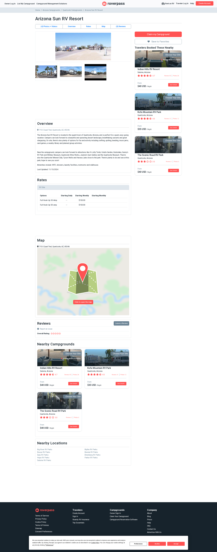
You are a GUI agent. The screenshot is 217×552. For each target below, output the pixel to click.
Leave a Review (121, 323)
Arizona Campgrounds (51, 10)
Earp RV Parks (42, 455)
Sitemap (38, 528)
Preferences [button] (49, 545)
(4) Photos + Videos (49, 26)
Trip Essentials (78, 523)
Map (103, 26)
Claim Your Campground (119, 516)
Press (149, 519)
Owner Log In (10, 4)
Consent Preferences (43, 531)
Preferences (138, 544)
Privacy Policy (41, 519)
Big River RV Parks (44, 449)
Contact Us (151, 529)
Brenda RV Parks (91, 452)
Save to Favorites (160, 41)
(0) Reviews (121, 26)
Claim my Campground (158, 34)
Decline (157, 544)
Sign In (75, 516)
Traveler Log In (182, 3)
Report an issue (46, 329)
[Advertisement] (83, 100)
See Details (173, 85)
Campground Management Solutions (51, 4)
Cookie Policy (40, 522)
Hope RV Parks (43, 458)
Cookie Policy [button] (95, 543)
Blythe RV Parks (91, 449)
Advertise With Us (154, 532)
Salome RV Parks (44, 460)
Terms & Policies (42, 525)
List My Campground (26, 4)
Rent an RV (169, 3)
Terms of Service (42, 516)
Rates (88, 26)
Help (192, 3)
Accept (176, 544)
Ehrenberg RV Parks (92, 455)
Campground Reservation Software (123, 519)
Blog (149, 516)
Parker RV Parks (91, 458)
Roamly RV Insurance (81, 519)
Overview (71, 26)
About (149, 513)
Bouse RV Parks (43, 452)
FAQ (148, 526)
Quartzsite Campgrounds (72, 10)
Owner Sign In (115, 513)
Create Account (205, 3)
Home (37, 10)
